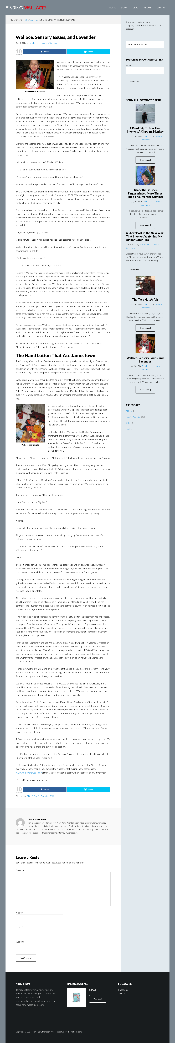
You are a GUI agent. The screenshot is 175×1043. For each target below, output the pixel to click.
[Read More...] (147, 161)
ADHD (30, 796)
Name (19, 912)
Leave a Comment (50, 43)
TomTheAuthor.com (41, 1031)
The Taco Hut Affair (145, 299)
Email (19, 927)
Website (20, 941)
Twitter (122, 993)
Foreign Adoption (41, 796)
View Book (98, 999)
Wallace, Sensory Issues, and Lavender (145, 359)
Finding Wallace (26, 7)
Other (128, 423)
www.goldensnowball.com (29, 772)
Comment (20, 870)
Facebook (123, 989)
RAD (52, 796)
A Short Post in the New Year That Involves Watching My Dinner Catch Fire (144, 236)
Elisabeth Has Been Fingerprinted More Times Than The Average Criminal (145, 193)
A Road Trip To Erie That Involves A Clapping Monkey (145, 129)
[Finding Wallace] (76, 997)
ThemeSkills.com (74, 1031)
